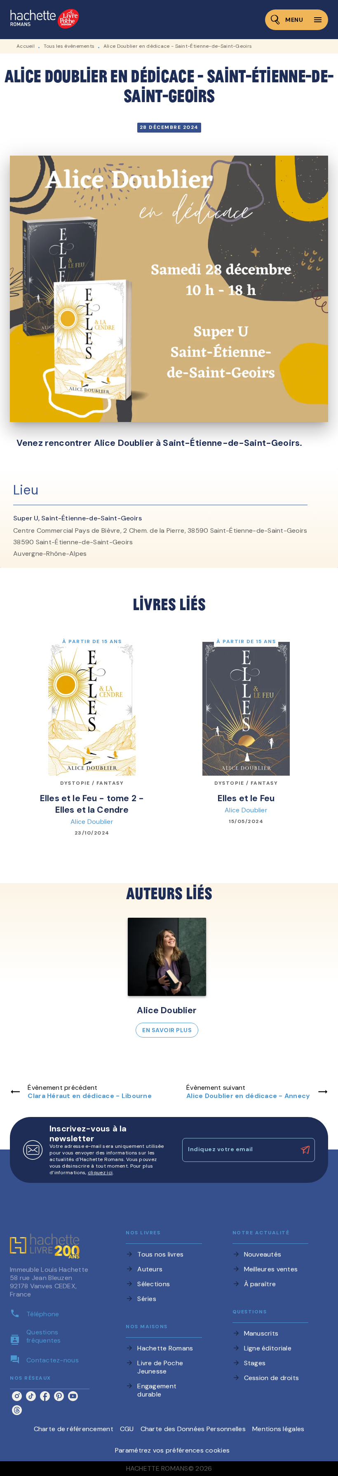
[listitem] (17, 1396)
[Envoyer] (305, 1149)
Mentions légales (278, 1429)
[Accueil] (44, 19)
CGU (127, 1429)
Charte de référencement (73, 1429)
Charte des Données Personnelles (193, 1429)
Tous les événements (69, 46)
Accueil (25, 46)
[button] (167, 978)
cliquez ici (100, 1172)
